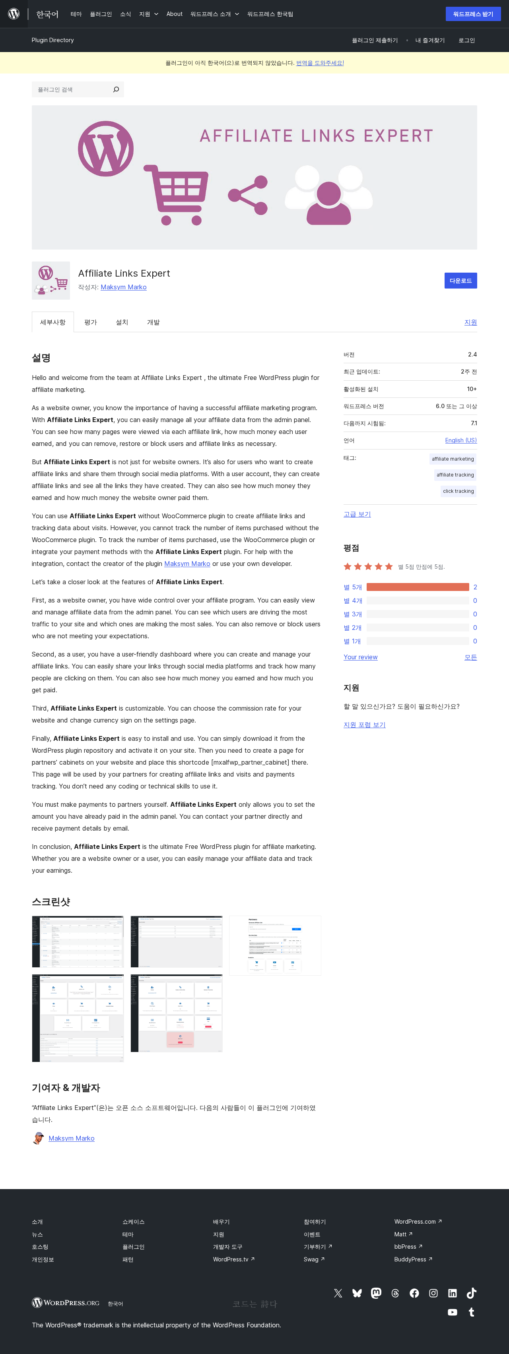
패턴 (128, 1259)
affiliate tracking (455, 475)
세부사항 (53, 322)
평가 (90, 322)
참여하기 (315, 1221)
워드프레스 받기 (473, 13)
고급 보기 (357, 514)
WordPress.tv (234, 1259)
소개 (37, 1221)
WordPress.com (418, 1221)
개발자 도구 (228, 1246)
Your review (361, 657)
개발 (153, 322)
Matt (403, 1234)
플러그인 (133, 1246)
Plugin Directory (53, 40)
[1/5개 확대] (113, 926)
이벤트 (312, 1234)
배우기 (221, 1221)
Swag (314, 1259)
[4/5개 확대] (212, 985)
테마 (128, 1234)
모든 (470, 657)
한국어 (115, 1303)
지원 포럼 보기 (365, 724)
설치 (122, 322)
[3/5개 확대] (212, 926)
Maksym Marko (124, 287)
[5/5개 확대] (311, 926)
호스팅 (40, 1246)
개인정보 (43, 1259)
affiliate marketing (453, 459)
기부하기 (318, 1246)
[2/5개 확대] (113, 985)
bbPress (408, 1246)
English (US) (461, 440)
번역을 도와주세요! (320, 62)
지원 (470, 322)
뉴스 (37, 1234)
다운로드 (461, 280)
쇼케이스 (133, 1221)
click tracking (458, 491)
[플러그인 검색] (116, 89)
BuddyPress (413, 1259)
